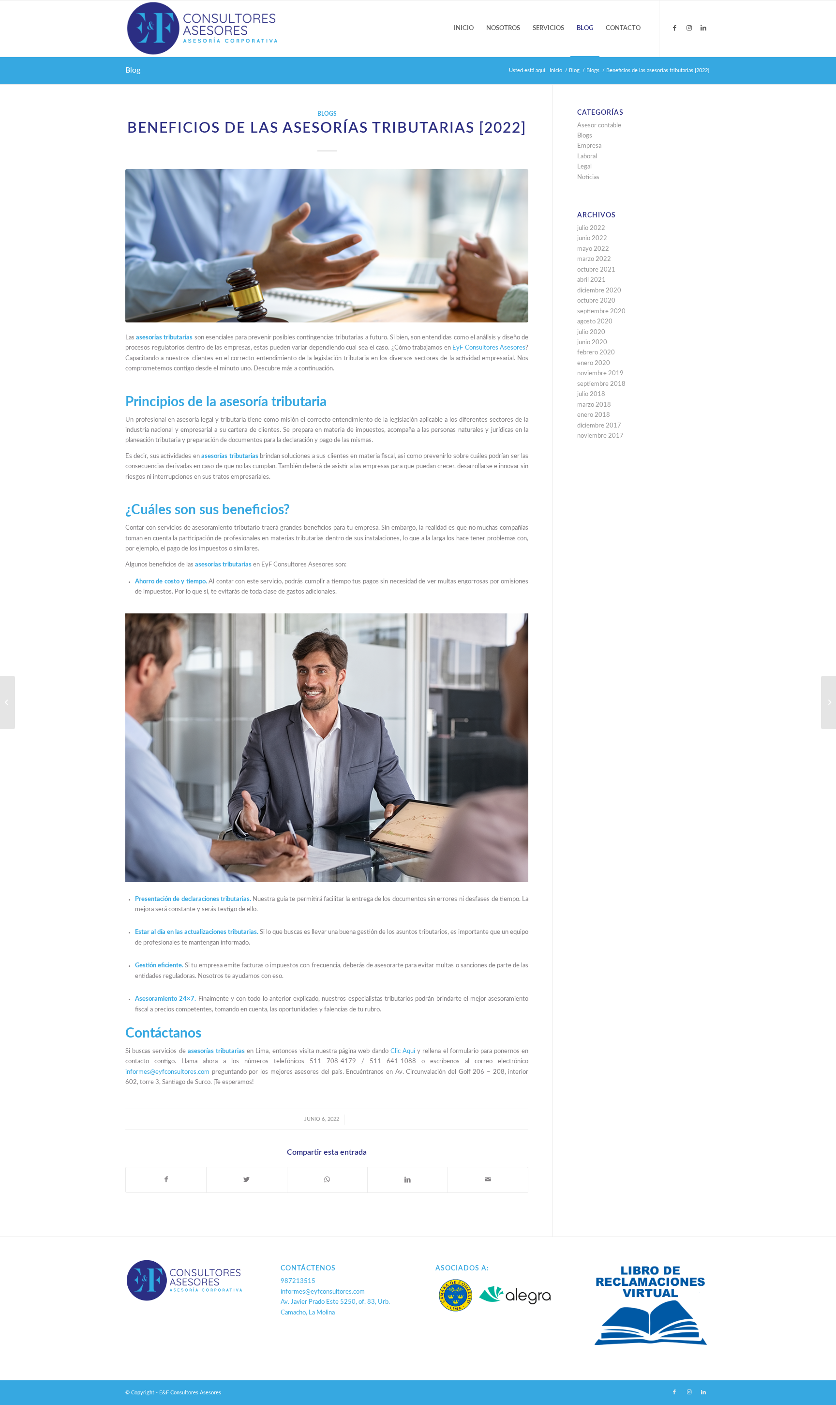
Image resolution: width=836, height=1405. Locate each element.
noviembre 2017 (600, 436)
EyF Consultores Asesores (488, 348)
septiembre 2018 (601, 384)
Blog (132, 70)
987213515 (298, 1281)
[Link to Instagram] (689, 28)
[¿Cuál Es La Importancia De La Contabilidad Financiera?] (7, 702)
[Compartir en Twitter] (246, 1179)
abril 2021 (591, 280)
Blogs (327, 114)
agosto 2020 (594, 322)
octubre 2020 (596, 301)
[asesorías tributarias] (326, 245)
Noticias (588, 177)
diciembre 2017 (599, 426)
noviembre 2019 (600, 373)
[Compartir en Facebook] (166, 1179)
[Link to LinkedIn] (703, 28)
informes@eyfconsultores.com (323, 1292)
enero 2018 (593, 415)
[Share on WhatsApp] (327, 1179)
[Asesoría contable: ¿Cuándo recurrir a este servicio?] (828, 702)
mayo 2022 (593, 249)
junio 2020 (592, 342)
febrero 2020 (596, 353)
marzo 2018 (594, 405)
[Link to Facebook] (674, 28)
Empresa (589, 146)
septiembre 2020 (601, 311)
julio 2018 (591, 394)
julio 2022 (591, 228)
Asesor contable (599, 125)
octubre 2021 (596, 270)
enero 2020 (593, 363)
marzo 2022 (594, 259)
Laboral (587, 156)
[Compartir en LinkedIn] (408, 1179)
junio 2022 (592, 238)
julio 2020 (591, 332)
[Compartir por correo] (488, 1179)
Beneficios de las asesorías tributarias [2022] (326, 128)
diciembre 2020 (599, 291)
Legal (584, 167)
